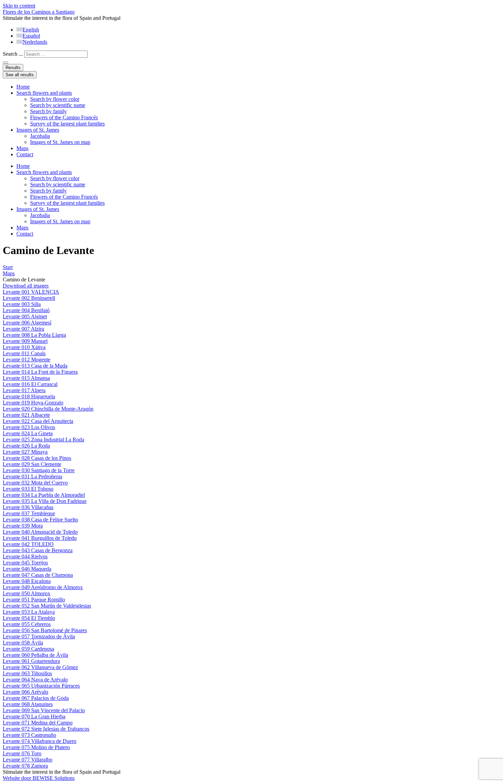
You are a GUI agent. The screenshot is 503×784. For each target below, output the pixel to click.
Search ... (13, 54)
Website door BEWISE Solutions (39, 778)
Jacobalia (40, 136)
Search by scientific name (57, 105)
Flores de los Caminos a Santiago (39, 12)
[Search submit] (5, 63)
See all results (19, 74)
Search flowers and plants (44, 93)
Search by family (48, 111)
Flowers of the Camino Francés (64, 117)
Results (13, 67)
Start (8, 267)
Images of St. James (37, 130)
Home (23, 87)
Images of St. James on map (60, 142)
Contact (24, 154)
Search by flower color (54, 99)
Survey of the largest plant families (67, 124)
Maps (22, 148)
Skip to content (19, 6)
